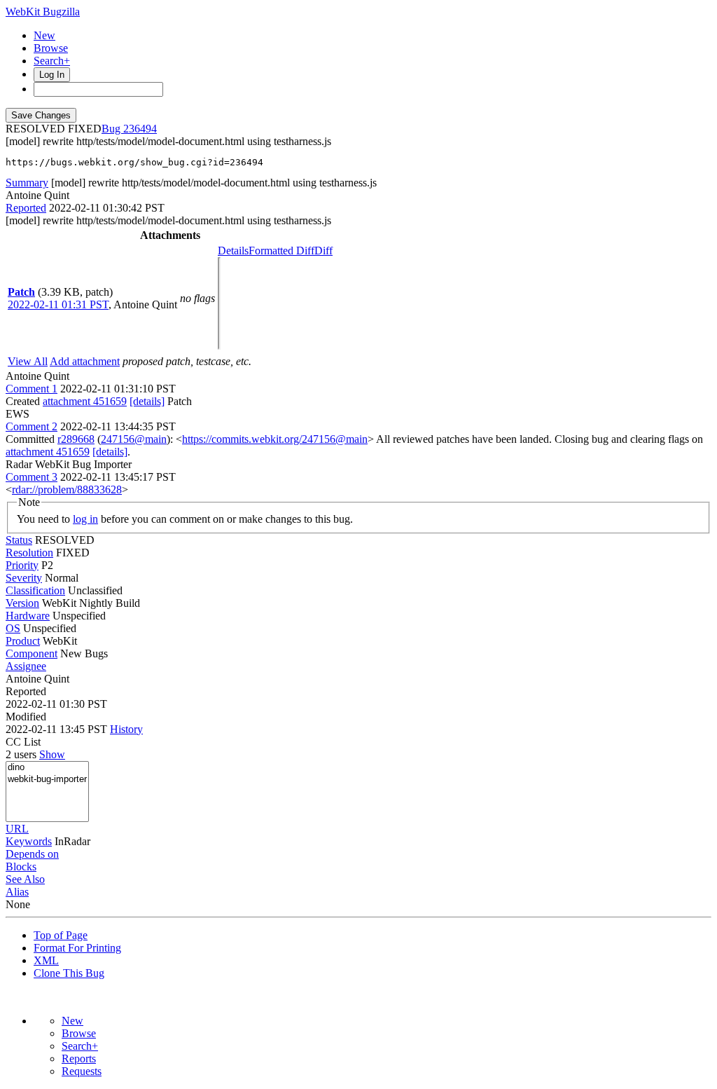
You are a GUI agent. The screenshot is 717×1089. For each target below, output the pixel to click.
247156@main (134, 439)
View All (28, 361)
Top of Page (61, 935)
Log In (51, 74)
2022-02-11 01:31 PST (58, 304)
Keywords (29, 841)
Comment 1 (31, 389)
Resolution (29, 553)
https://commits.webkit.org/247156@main (275, 439)
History (126, 729)
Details (233, 250)
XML (46, 960)
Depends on (32, 854)
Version (22, 603)
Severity (24, 578)
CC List (23, 742)
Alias (17, 892)
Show (52, 754)
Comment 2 (31, 426)
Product (23, 641)
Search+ (52, 61)
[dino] (47, 768)
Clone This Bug (69, 973)
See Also (25, 879)
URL (17, 829)
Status (19, 540)
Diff (323, 250)
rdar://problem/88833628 (67, 489)
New (44, 35)
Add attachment (85, 361)
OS (13, 628)
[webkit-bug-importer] (47, 780)
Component (31, 653)
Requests (82, 1071)
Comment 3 (31, 477)
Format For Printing (77, 948)
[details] (147, 401)
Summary (27, 183)
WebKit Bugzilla (43, 12)
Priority (22, 565)
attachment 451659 (85, 401)
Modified (26, 716)
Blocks (21, 866)
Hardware (28, 616)
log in (85, 519)
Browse (51, 48)
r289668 (76, 439)
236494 (140, 129)
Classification (35, 590)
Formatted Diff (281, 250)
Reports (79, 1058)
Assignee (26, 666)
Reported (26, 208)
